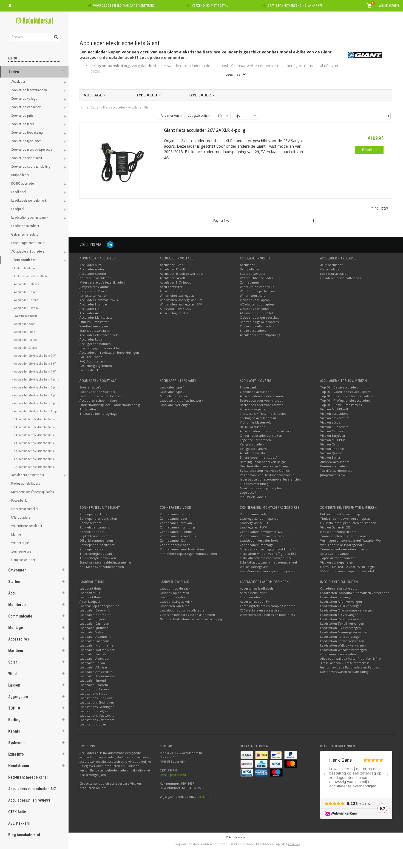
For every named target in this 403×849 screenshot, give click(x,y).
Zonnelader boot (92, 532)
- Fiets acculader (23, 260)
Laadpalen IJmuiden (94, 628)
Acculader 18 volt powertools (181, 273)
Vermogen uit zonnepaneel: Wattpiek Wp (350, 540)
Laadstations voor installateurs (182, 610)
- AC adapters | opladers (27, 251)
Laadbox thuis (90, 593)
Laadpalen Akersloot (94, 658)
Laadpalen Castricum (95, 623)
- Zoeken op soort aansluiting (30, 166)
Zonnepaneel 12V (173, 540)
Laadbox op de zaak (174, 593)
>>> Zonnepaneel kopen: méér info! (347, 571)
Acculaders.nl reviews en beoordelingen (109, 352)
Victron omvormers (334, 418)
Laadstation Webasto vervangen (343, 650)
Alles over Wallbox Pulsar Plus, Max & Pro (350, 658)
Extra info (16, 754)
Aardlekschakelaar (253, 593)
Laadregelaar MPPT (254, 523)
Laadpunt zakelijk (172, 597)
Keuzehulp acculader (95, 278)
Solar (12, 662)
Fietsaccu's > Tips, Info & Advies (263, 413)
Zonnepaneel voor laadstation (182, 549)
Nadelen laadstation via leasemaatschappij (191, 619)
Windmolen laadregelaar (178, 295)
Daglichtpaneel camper (97, 536)
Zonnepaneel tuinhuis (176, 532)
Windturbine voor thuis (257, 287)
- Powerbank (19, 500)
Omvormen (17, 570)
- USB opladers (20, 517)
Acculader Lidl (90, 309)
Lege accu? (248, 492)
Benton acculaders (334, 466)
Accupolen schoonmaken (98, 400)
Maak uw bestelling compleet (261, 488)
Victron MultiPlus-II (334, 409)
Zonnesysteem (90, 523)
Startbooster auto (253, 273)
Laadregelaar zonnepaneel (259, 518)
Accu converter (171, 287)
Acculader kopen (92, 339)
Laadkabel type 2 (172, 392)
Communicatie (20, 616)
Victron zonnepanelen (336, 562)
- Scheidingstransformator (28, 243)
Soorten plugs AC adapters (259, 322)
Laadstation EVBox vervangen (341, 619)
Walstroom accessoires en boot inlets (267, 615)
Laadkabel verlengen (175, 405)
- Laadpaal (17, 209)
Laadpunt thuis (90, 588)
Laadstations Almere (94, 689)
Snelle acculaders (253, 330)
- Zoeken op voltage (24, 98)
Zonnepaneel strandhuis (178, 536)
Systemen (16, 743)
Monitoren (17, 604)
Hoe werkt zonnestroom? (338, 532)
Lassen (14, 685)
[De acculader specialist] (34, 20)
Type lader (200, 95)
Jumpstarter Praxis (93, 291)
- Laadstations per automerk (29, 217)
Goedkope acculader (255, 392)
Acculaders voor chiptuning (260, 335)
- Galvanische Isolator (25, 234)
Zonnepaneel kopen (94, 514)
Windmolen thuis (252, 295)
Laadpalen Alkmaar (93, 667)
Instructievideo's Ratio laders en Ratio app (351, 667)
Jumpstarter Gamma (95, 287)
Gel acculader (330, 269)
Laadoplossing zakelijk (176, 601)
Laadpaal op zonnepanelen (99, 606)
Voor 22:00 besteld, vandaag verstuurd (124, 5)
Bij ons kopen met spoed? (258, 457)
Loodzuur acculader (335, 273)
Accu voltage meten (174, 313)
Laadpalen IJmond (93, 680)
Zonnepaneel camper (176, 514)
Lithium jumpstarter (94, 322)
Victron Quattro (331, 453)
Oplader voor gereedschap (260, 317)
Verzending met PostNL (210, 5)
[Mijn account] (10, 5)
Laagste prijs (198, 115)
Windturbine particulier (257, 291)
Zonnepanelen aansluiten (98, 518)
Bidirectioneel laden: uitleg (340, 514)
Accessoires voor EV (254, 601)
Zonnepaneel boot (173, 518)
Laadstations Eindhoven (97, 702)
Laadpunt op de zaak (175, 588)
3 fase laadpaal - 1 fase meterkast (344, 663)
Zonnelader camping (95, 527)
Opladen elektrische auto (338, 588)
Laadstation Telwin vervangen (342, 641)
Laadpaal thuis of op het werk (181, 400)
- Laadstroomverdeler (25, 226)
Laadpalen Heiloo (92, 663)
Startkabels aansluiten (96, 330)
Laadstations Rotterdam (97, 720)
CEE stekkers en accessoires (260, 610)
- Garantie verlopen (23, 560)
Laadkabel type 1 (172, 387)
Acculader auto (91, 265)
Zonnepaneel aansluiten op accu (344, 549)
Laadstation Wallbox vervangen (343, 645)
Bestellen (369, 149)
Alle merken (170, 115)
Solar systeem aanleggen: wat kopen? (267, 549)
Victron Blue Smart (334, 427)
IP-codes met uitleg (254, 484)
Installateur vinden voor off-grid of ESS (268, 553)
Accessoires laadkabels (256, 588)
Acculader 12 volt (172, 269)
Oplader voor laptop (255, 300)
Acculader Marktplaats (96, 317)
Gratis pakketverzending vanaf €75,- (296, 5)
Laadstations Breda (93, 693)
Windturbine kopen (94, 326)
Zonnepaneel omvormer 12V (261, 532)
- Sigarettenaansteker (24, 509)
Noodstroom (18, 766)
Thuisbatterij (89, 409)
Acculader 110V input (175, 282)
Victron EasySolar (332, 435)
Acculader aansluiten (255, 453)
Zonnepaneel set (92, 549)
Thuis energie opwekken (98, 558)
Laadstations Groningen (97, 707)
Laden (14, 72)
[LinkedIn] (110, 244)
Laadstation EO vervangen (339, 615)
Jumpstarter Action (93, 295)
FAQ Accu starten (92, 361)
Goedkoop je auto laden (338, 654)
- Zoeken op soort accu (26, 158)
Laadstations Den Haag (96, 698)
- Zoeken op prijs (22, 115)
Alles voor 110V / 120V (176, 309)
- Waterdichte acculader (26, 526)
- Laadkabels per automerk (28, 200)
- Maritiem (17, 534)
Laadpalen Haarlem (94, 685)
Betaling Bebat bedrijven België (263, 462)
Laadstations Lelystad (95, 711)
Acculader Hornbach (95, 304)
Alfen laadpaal (90, 601)
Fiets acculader (114, 107)
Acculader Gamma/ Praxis (99, 300)
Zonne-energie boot (175, 545)
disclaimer (205, 796)
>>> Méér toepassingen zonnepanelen (188, 553)
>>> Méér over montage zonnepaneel (268, 571)
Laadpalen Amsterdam (96, 672)
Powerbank (248, 387)
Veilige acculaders (253, 449)
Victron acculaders (334, 413)
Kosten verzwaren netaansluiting (344, 672)
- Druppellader (20, 175)
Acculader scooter (93, 273)
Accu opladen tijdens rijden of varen (266, 431)
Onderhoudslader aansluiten (261, 435)
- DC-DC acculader (23, 183)
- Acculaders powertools (27, 475)
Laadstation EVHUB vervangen (342, 623)
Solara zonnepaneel (335, 553)
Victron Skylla (330, 457)
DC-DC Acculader (252, 427)
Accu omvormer (172, 291)
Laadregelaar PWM (253, 527)
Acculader (247, 265)
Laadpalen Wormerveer (97, 650)
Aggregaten (18, 696)
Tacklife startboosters (336, 470)
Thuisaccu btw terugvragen (100, 413)
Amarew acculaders (334, 462)
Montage (15, 627)
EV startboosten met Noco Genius (265, 470)
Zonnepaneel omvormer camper (264, 536)
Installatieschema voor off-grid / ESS (266, 558)
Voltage (93, 95)
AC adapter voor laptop (257, 304)
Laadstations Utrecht (95, 724)
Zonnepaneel (250, 282)
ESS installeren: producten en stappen (348, 523)
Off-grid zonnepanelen (96, 540)
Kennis (14, 731)
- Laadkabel (18, 192)
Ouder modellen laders (257, 326)
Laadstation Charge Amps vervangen (347, 610)
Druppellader (250, 269)
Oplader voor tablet (254, 309)
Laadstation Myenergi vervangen (344, 632)
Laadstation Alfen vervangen (341, 601)
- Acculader (18, 81)
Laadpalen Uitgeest (93, 619)
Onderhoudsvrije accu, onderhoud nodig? (110, 405)
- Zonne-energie (21, 551)
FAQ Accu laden (91, 357)
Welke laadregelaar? (254, 567)
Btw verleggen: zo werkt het (100, 348)
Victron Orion (330, 444)
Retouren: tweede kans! (28, 777)
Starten (14, 581)
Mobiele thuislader (174, 396)
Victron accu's (330, 422)
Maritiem (15, 650)
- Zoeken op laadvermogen (29, 90)
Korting (14, 719)
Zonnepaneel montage (257, 545)
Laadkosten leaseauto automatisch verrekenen (354, 593)
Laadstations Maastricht (97, 715)
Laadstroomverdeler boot (259, 540)
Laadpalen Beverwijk (95, 610)
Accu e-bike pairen (254, 409)
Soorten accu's (90, 387)
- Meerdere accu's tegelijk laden (32, 492)
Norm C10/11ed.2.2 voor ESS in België (347, 567)
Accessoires (18, 639)
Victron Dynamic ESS (335, 527)
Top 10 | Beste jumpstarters (341, 405)
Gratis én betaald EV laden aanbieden (187, 615)
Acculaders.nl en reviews (29, 800)
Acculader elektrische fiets (99, 335)
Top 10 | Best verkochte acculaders (346, 396)
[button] (63, 71)
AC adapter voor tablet (256, 313)
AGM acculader (331, 265)
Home (84, 107)
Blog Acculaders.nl (24, 835)
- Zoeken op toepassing (27, 132)
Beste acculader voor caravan (261, 405)
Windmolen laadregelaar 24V (181, 304)
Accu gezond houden (95, 344)
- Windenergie (20, 543)
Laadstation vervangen (336, 597)
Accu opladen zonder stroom (261, 396)
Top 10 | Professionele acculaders (345, 400)
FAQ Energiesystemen (96, 366)
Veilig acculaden (252, 444)
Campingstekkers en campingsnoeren (268, 606)
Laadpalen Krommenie (96, 645)
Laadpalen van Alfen (174, 606)
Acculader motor (92, 269)
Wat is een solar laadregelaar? (342, 545)
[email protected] (173, 775)
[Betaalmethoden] (247, 754)
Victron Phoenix (332, 449)
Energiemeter (250, 597)
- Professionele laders (25, 483)
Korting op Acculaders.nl (258, 418)
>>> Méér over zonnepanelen (102, 567)
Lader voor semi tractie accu (101, 396)
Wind (12, 673)
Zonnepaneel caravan (176, 523)
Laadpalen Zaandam (94, 641)
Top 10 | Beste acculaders (339, 387)
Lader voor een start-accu (99, 392)
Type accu (147, 95)
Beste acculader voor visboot (261, 400)
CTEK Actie (17, 812)
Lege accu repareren (255, 440)
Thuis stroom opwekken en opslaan (346, 518)
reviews (294, 844)
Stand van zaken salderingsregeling (105, 562)
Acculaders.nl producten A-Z (32, 789)
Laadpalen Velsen (92, 632)
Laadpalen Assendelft (95, 636)
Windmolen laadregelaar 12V (181, 300)
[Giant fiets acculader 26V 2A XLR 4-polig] (122, 159)
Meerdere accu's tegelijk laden (102, 282)
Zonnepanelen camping (177, 527)
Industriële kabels (253, 497)
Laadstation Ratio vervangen (341, 636)
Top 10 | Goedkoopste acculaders (345, 392)
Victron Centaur (332, 431)
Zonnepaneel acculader (97, 545)
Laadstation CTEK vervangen (341, 606)
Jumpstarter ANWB (333, 475)
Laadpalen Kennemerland (99, 676)
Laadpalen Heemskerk (96, 615)
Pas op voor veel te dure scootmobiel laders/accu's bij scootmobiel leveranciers (271, 477)
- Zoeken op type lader (26, 141)
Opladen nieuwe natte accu (340, 278)
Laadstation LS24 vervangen (340, 628)
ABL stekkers (19, 823)
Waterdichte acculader (256, 278)
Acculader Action (92, 313)
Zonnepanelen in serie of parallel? (345, 536)
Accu (12, 593)
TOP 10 (14, 708)
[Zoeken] (55, 34)
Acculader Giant (140, 107)
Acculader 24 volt (172, 278)
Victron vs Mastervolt (255, 422)
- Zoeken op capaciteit (25, 107)
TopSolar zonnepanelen (338, 558)
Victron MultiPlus (332, 440)
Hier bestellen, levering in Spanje (264, 466)
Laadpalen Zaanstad (94, 654)
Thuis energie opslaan (96, 553)
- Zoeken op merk (22, 124)
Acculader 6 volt (171, 265)
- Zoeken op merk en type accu (31, 149)
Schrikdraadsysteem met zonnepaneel (268, 562)
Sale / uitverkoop (92, 370)
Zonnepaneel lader (254, 514)
